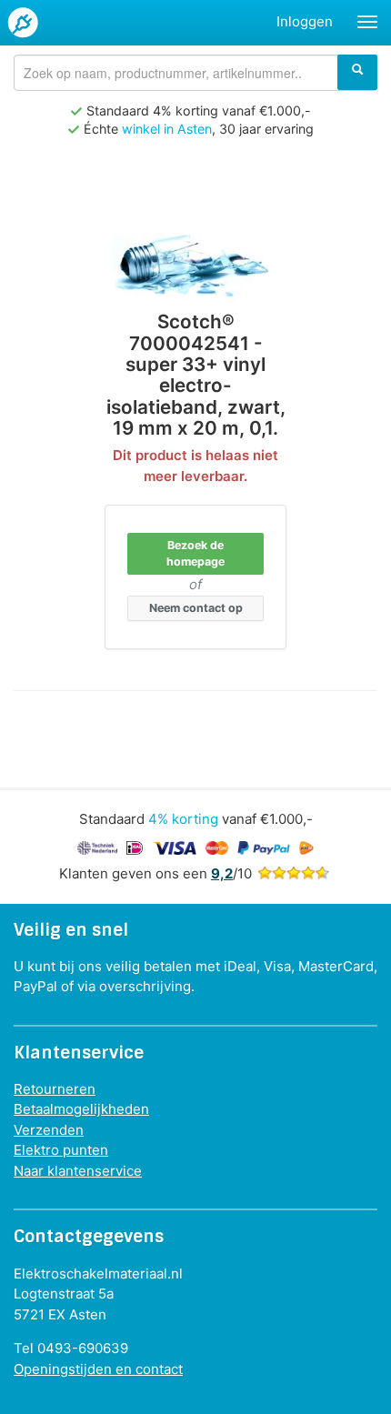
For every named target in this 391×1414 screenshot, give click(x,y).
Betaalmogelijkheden (81, 1109)
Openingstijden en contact (98, 1369)
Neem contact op (196, 608)
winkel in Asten (167, 128)
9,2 (222, 873)
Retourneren (54, 1089)
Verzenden (49, 1129)
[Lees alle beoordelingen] (294, 873)
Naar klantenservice (78, 1170)
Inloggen (304, 21)
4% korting (183, 818)
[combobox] (195, 73)
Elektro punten (61, 1149)
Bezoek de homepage (195, 553)
